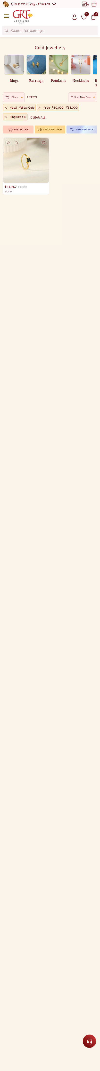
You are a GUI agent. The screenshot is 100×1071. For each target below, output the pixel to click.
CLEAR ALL (38, 117)
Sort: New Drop (82, 97)
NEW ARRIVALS (84, 129)
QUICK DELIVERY (52, 129)
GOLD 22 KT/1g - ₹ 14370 (30, 4)
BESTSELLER (21, 129)
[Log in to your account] (74, 17)
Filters (14, 97)
